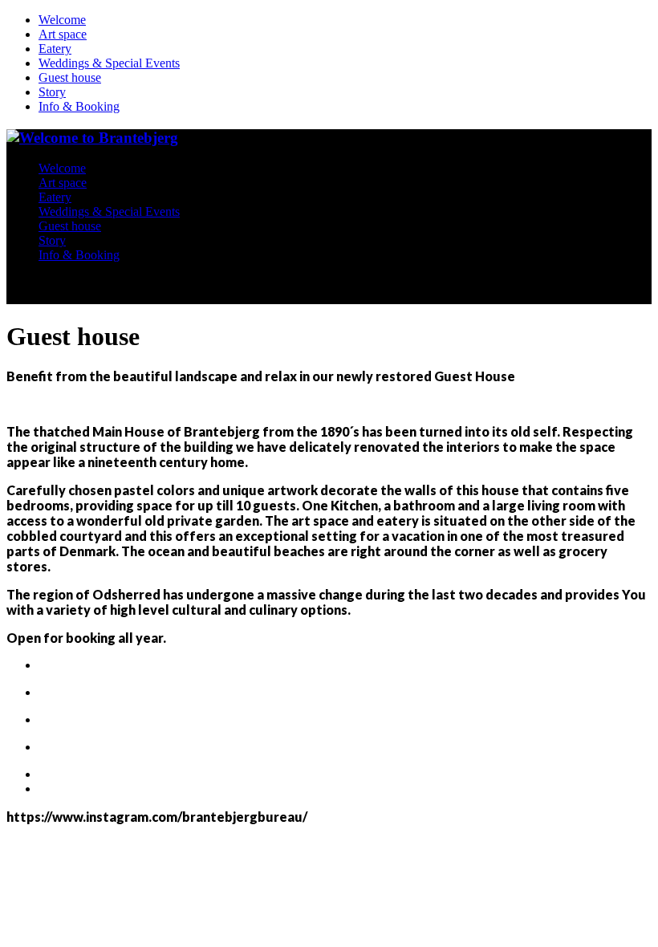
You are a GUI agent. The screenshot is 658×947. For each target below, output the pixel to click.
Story (52, 92)
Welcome (62, 19)
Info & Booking (79, 106)
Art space (63, 34)
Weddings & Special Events (109, 63)
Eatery (55, 48)
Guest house (70, 77)
